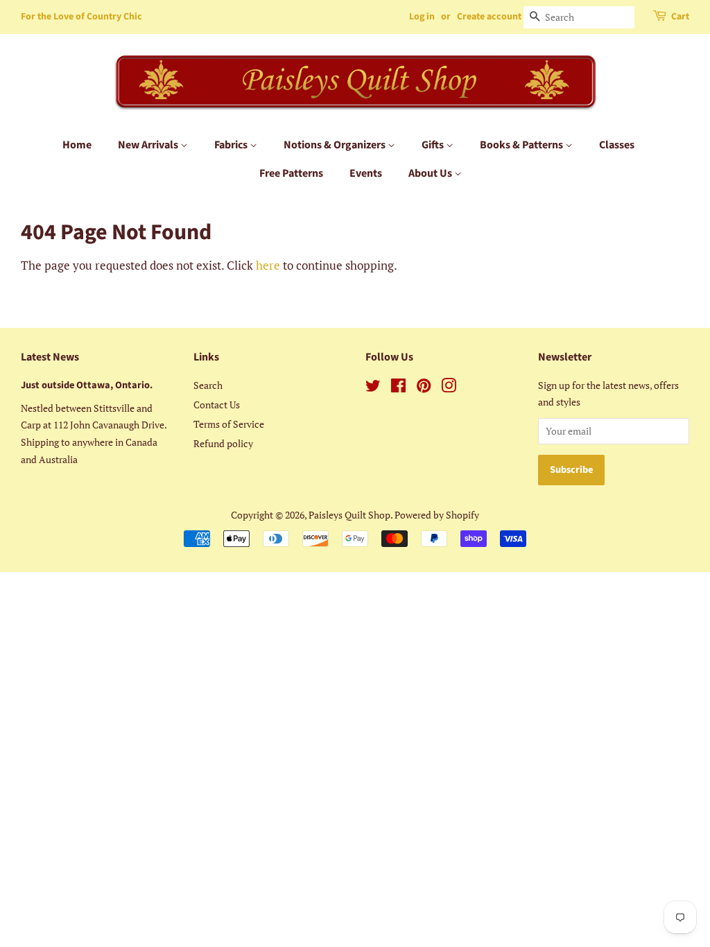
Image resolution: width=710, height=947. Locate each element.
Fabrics (232, 145)
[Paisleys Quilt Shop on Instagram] (448, 387)
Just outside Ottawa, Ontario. (87, 385)
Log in (422, 17)
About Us (431, 173)
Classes (616, 145)
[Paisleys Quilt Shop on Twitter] (373, 387)
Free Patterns (291, 173)
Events (365, 173)
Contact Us (216, 404)
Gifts (434, 145)
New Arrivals (149, 145)
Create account (489, 17)
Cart (680, 17)
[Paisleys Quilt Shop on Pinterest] (423, 387)
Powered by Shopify (437, 514)
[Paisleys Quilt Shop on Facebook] (398, 387)
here (268, 265)
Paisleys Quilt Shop (349, 514)
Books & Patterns (522, 145)
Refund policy (223, 443)
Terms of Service (228, 424)
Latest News (50, 357)
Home (77, 145)
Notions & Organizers (336, 145)
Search (208, 385)
